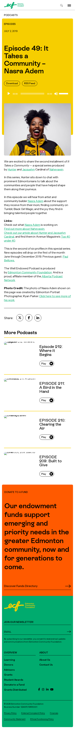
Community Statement (14, 719)
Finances (54, 713)
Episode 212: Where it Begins (22, 339)
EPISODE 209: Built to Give (21, 450)
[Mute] (56, 93)
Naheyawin (56, 169)
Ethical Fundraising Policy (42, 719)
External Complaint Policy (33, 713)
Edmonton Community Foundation (30, 272)
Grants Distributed (15, 689)
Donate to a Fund (14, 684)
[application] (37, 93)
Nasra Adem (35, 201)
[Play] (9, 93)
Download (12, 83)
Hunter (12, 169)
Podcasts (11, 15)
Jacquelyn (28, 169)
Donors (8, 664)
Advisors (9, 669)
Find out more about (17, 229)
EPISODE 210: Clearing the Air (23, 413)
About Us (44, 659)
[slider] (64, 93)
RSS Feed (29, 83)
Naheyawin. (37, 229)
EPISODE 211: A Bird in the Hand (24, 376)
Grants (8, 674)
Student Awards (13, 679)
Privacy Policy (10, 713)
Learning (9, 659)
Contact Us (46, 664)
